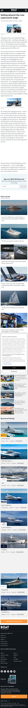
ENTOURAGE (5, 439)
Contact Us (3, 637)
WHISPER (4, 590)
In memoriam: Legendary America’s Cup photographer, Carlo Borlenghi (12, 330)
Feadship (3, 530)
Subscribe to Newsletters (14, 621)
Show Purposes (14, 371)
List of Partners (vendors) (7, 364)
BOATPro (16, 655)
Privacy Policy (4, 645)
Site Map (16, 659)
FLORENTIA (5, 612)
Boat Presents (4, 663)
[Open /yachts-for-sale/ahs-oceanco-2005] (14, 474)
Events (15, 653)
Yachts (2, 653)
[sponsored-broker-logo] (4, 436)
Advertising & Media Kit (7, 633)
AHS (2, 483)
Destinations (4, 659)
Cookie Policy (4, 643)
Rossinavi (3, 614)
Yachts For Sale (4, 655)
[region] (14, 354)
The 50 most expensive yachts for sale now (12, 241)
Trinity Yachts (4, 507)
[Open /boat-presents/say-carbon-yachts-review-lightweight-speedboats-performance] (7, 402)
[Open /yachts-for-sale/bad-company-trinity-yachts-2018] (14, 496)
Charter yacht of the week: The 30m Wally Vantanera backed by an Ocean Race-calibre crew (13, 285)
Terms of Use (4, 641)
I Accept (14, 367)
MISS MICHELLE (6, 461)
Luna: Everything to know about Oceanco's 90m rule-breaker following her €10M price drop (13, 218)
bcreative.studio (18, 661)
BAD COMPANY (6, 505)
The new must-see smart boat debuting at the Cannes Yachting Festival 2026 (20, 386)
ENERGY (4, 550)
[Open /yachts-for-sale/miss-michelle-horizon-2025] (14, 451)
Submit (23, 186)
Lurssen (3, 592)
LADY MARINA (6, 527)
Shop (15, 657)
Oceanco (3, 485)
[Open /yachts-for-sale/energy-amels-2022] (14, 540)
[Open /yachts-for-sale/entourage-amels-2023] (14, 429)
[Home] (14, 10)
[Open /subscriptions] (10, 679)
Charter (3, 657)
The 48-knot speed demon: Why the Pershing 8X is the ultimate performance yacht (21, 411)
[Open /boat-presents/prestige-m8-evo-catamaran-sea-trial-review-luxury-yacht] (7, 394)
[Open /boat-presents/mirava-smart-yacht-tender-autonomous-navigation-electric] (7, 386)
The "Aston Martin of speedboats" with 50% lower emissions (20, 402)
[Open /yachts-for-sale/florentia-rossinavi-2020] (14, 603)
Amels (3, 441)
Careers (3, 639)
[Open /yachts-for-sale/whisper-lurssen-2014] (14, 580)
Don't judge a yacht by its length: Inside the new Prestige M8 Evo (20, 394)
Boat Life (3, 661)
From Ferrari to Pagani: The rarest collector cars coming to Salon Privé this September (21, 378)
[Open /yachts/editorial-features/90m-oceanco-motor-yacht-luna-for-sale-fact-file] (14, 207)
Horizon (3, 463)
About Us (3, 635)
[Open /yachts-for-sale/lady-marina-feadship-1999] (14, 518)
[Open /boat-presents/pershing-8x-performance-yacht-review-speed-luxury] (7, 410)
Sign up (14, 696)
